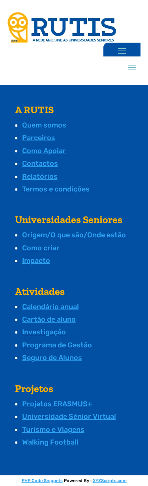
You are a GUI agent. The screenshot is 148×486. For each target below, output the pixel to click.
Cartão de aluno (49, 319)
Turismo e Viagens (53, 429)
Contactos (40, 163)
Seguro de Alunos (52, 357)
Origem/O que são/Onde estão (74, 235)
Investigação (44, 332)
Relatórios (40, 176)
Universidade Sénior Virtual (69, 416)
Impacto (36, 260)
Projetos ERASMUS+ (58, 404)
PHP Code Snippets (42, 480)
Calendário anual (50, 306)
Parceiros (38, 137)
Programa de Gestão (57, 345)
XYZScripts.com (110, 480)
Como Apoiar (44, 150)
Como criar (41, 248)
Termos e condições (56, 189)
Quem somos (44, 125)
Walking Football (50, 442)
